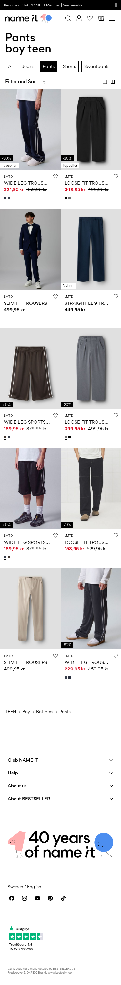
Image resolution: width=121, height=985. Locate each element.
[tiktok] (63, 898)
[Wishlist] (90, 18)
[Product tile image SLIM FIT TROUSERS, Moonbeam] (30, 608)
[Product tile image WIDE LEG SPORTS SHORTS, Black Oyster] (30, 488)
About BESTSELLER (29, 798)
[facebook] (11, 898)
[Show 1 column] (105, 81)
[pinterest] (50, 898)
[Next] (6, 135)
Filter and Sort (21, 81)
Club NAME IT (23, 759)
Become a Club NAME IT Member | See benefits (43, 5)
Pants (49, 66)
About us (17, 785)
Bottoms (44, 711)
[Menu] (112, 18)
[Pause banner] (116, 5)
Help (13, 772)
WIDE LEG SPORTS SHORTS (34, 422)
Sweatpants (96, 66)
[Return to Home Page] (28, 18)
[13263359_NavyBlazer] (6, 198)
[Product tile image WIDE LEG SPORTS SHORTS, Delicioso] (30, 368)
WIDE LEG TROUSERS (28, 183)
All (10, 66)
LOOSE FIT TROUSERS (89, 183)
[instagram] (24, 898)
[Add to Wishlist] (55, 176)
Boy (26, 711)
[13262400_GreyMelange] (70, 198)
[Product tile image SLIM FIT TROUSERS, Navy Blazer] (30, 249)
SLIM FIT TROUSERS (25, 303)
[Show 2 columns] (112, 81)
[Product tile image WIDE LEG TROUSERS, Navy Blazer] (30, 129)
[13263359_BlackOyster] (10, 198)
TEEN (10, 711)
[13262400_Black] (66, 198)
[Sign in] (79, 18)
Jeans (28, 66)
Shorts (69, 66)
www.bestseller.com (61, 972)
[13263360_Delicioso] (6, 437)
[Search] (68, 18)
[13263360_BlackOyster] (10, 437)
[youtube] (37, 898)
